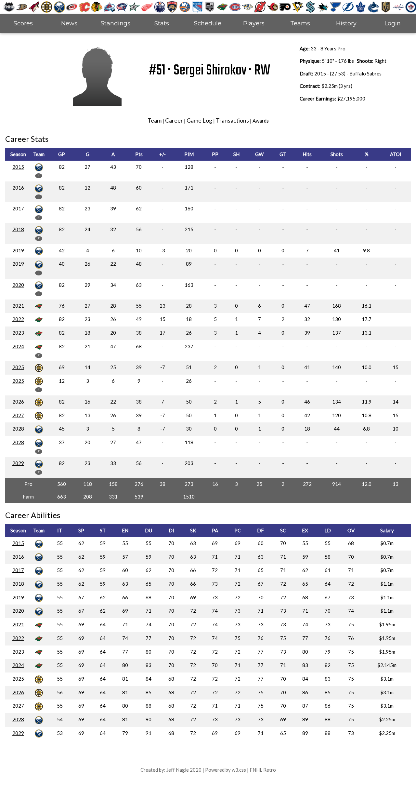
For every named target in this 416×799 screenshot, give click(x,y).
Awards (261, 121)
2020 (18, 285)
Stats (161, 23)
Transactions (232, 120)
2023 (18, 333)
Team (155, 120)
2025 (18, 367)
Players (254, 23)
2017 (18, 208)
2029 (18, 463)
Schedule (207, 23)
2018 (18, 229)
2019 (18, 250)
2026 (18, 402)
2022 (18, 319)
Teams (300, 23)
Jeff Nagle (177, 770)
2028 (18, 429)
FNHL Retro (263, 770)
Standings (115, 23)
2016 (18, 188)
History (346, 23)
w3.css (239, 770)
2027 (18, 415)
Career (174, 120)
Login (392, 23)
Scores (23, 23)
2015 (320, 73)
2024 (18, 346)
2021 (18, 306)
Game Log (199, 120)
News (69, 23)
